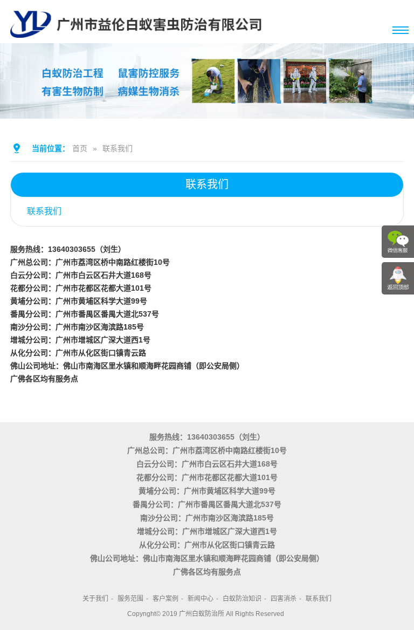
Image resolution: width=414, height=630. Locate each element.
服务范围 (130, 598)
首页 (79, 148)
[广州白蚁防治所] (135, 39)
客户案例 (165, 598)
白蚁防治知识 (242, 598)
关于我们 (95, 598)
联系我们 (117, 148)
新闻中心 (200, 598)
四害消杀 (283, 598)
